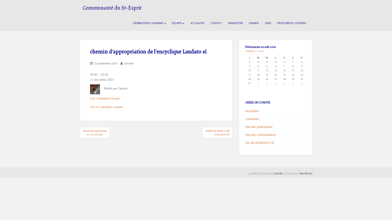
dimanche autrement (95, 132)
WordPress (306, 173)
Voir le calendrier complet (106, 107)
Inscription (252, 111)
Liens (268, 23)
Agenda (254, 23)
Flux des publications (259, 127)
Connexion (252, 119)
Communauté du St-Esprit (112, 7)
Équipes (177, 23)
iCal (92, 98)
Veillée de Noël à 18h (217, 132)
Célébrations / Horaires (148, 23)
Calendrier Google (108, 98)
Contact (216, 23)
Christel (129, 63)
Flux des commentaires (260, 135)
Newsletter (235, 23)
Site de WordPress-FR (259, 143)
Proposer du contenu (291, 23)
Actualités (197, 23)
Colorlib (278, 173)
